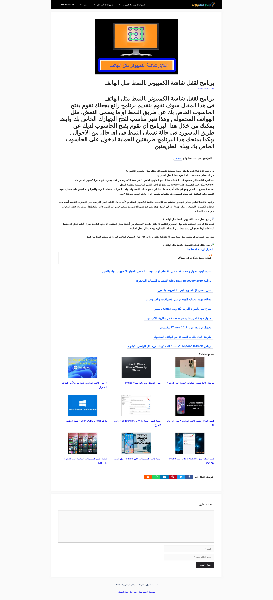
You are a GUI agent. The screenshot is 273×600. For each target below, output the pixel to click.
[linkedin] (164, 477)
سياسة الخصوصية (147, 592)
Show (178, 158)
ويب (85, 4)
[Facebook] (189, 477)
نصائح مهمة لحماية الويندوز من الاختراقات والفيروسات (178, 299)
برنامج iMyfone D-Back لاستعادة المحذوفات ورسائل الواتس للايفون (169, 346)
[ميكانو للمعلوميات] (203, 4)
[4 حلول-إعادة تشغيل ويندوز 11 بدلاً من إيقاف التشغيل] (83, 376)
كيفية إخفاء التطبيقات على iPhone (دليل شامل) (137, 458)
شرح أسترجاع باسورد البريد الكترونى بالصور (184, 290)
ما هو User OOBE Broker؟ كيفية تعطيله (86, 420)
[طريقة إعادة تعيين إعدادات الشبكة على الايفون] (190, 376)
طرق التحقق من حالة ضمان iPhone (143, 382)
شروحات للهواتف (105, 4)
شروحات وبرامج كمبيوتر (133, 4)
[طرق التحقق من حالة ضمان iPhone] (136, 376)
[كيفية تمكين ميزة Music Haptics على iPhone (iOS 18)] (190, 451)
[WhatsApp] (156, 477)
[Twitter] (181, 477)
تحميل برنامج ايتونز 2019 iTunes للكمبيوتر (185, 327)
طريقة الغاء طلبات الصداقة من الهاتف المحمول (182, 336)
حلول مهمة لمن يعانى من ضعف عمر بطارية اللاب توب (178, 318)
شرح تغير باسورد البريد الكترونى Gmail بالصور (182, 308)
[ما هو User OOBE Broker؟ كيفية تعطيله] (83, 413)
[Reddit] (148, 477)
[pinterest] (173, 477)
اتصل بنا (133, 592)
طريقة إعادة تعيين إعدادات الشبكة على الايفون (190, 382)
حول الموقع (123, 592)
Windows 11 (67, 4)
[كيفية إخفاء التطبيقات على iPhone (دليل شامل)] (136, 451)
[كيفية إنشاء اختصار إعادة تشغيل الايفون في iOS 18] (190, 413)
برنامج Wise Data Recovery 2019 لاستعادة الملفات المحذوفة (173, 280)
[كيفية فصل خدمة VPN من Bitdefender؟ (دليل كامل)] (136, 413)
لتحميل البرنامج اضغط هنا (200, 249)
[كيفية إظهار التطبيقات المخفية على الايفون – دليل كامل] (83, 451)
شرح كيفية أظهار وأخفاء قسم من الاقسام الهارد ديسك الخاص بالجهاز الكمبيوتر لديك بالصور (156, 271)
